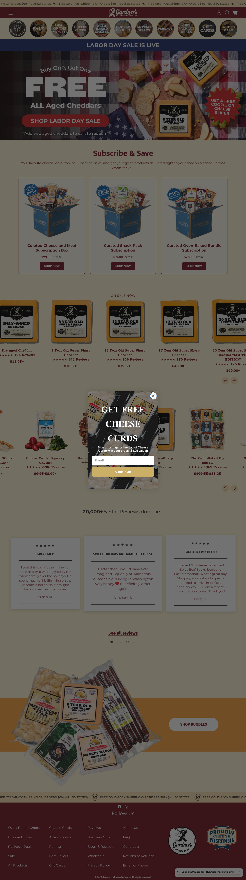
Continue (123, 471)
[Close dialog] (153, 396)
